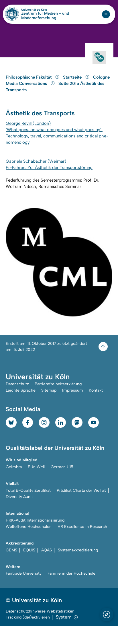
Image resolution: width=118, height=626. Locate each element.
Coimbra (14, 466)
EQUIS (29, 550)
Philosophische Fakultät (29, 77)
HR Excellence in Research (82, 526)
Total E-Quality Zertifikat (28, 490)
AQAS (46, 550)
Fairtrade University (24, 573)
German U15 (62, 466)
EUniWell (36, 466)
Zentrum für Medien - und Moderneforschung (45, 15)
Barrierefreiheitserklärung (58, 384)
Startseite (73, 77)
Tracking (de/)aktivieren (28, 617)
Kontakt (96, 390)
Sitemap (48, 390)
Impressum (72, 390)
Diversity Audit (19, 496)
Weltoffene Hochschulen (29, 526)
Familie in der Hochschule (71, 573)
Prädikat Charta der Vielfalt (81, 490)
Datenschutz (17, 384)
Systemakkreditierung (78, 550)
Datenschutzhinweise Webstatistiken (40, 611)
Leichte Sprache (21, 390)
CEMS (11, 550)
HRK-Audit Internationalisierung (35, 520)
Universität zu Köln (43, 9)
